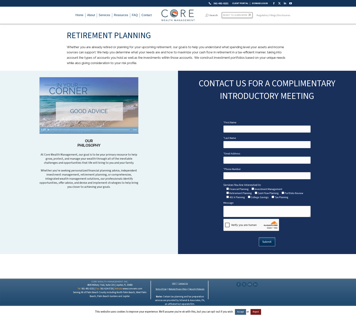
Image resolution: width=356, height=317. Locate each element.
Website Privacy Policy (178, 289)
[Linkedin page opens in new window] (255, 284)
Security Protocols (196, 289)
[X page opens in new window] (244, 284)
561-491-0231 (220, 3)
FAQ (174, 283)
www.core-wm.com (132, 288)
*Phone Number (232, 169)
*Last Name (229, 138)
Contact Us (183, 283)
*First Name (229, 122)
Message (228, 203)
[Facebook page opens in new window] (238, 284)
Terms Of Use (161, 289)
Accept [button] (240, 311)
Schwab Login (260, 3)
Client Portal (240, 3)
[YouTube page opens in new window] (249, 284)
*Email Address (231, 154)
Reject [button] (256, 311)
